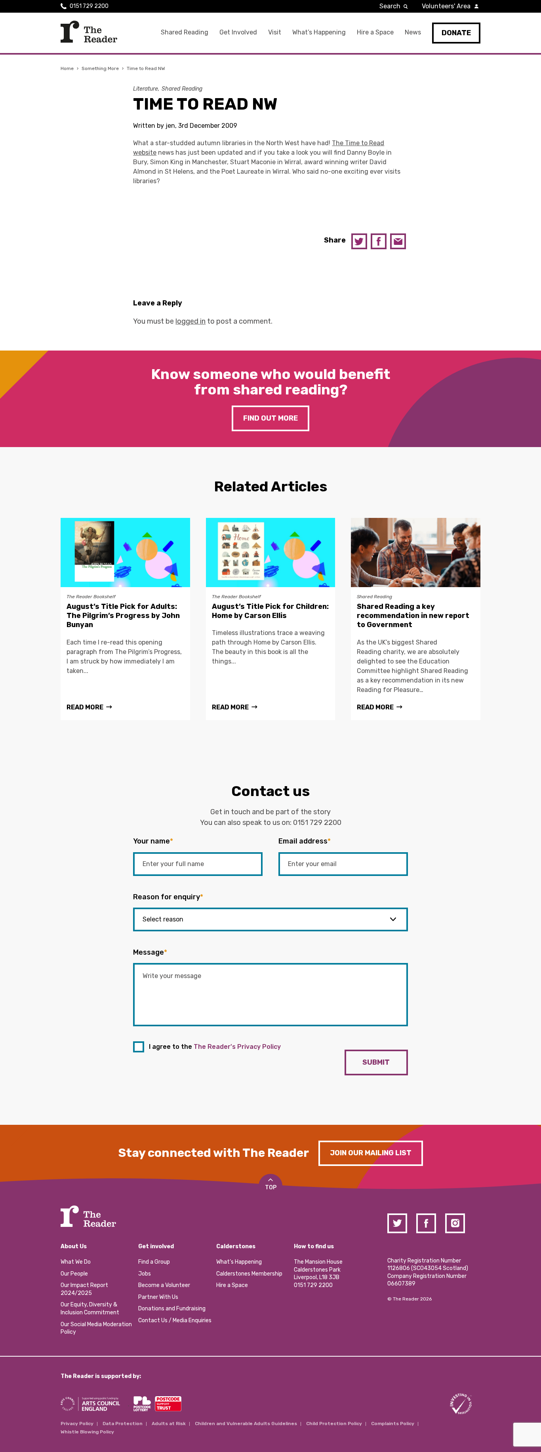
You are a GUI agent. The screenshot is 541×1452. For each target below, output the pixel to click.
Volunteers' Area (446, 6)
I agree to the (215, 1046)
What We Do (76, 1262)
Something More (100, 68)
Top (270, 1187)
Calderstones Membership (249, 1273)
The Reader (89, 31)
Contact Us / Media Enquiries (174, 1320)
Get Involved (238, 32)
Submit (376, 1062)
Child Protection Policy (334, 1423)
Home (67, 68)
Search (389, 6)
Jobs (144, 1273)
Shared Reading (184, 32)
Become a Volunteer (164, 1285)
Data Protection (123, 1423)
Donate (456, 32)
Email (398, 241)
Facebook (379, 241)
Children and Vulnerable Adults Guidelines (246, 1423)
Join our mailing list (370, 1153)
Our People (74, 1273)
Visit (274, 32)
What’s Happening (319, 32)
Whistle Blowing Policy (87, 1432)
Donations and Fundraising (172, 1308)
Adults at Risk (169, 1423)
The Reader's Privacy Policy (237, 1046)
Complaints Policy (392, 1423)
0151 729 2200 (89, 6)
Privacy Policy (77, 1423)
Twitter (359, 241)
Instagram (455, 1223)
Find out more (270, 418)
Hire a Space (375, 32)
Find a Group (154, 1262)
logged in (190, 321)
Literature (145, 88)
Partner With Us (158, 1297)
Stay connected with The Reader (213, 1153)
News (413, 32)
